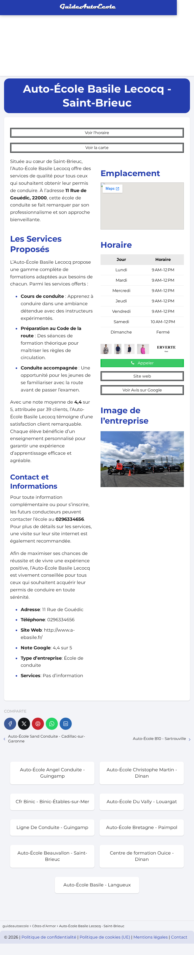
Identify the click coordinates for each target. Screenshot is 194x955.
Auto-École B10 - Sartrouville (159, 738)
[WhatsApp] (52, 724)
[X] (24, 724)
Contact (179, 937)
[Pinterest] (38, 724)
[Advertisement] (48, 38)
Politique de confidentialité (49, 937)
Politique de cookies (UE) (105, 937)
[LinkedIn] (66, 724)
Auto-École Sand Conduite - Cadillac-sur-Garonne (46, 738)
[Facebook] (10, 724)
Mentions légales (151, 937)
